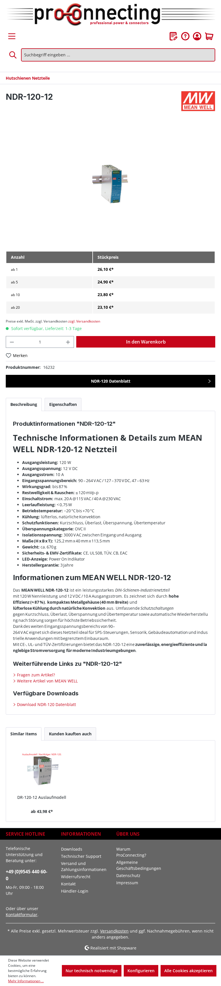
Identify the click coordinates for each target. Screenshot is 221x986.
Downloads (71, 849)
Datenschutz (128, 875)
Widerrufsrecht (75, 876)
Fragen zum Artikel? (35, 675)
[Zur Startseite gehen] (110, 15)
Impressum (127, 882)
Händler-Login (74, 891)
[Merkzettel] (173, 36)
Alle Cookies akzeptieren (188, 970)
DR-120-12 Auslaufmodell (41, 797)
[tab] (24, 404)
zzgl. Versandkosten (84, 321)
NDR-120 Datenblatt (110, 381)
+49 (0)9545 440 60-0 (26, 875)
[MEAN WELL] (198, 101)
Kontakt (68, 884)
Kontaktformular (21, 914)
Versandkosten (114, 931)
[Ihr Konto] (197, 36)
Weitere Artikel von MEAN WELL (47, 681)
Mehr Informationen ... (26, 981)
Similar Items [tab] (23, 733)
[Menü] (12, 36)
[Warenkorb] (209, 36)
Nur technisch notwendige (92, 970)
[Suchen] (13, 55)
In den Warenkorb (146, 342)
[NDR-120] (110, 184)
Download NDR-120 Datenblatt (46, 704)
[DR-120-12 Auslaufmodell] (42, 770)
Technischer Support (81, 856)
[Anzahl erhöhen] (68, 342)
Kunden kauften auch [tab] (70, 733)
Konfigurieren (141, 970)
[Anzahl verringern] (12, 342)
